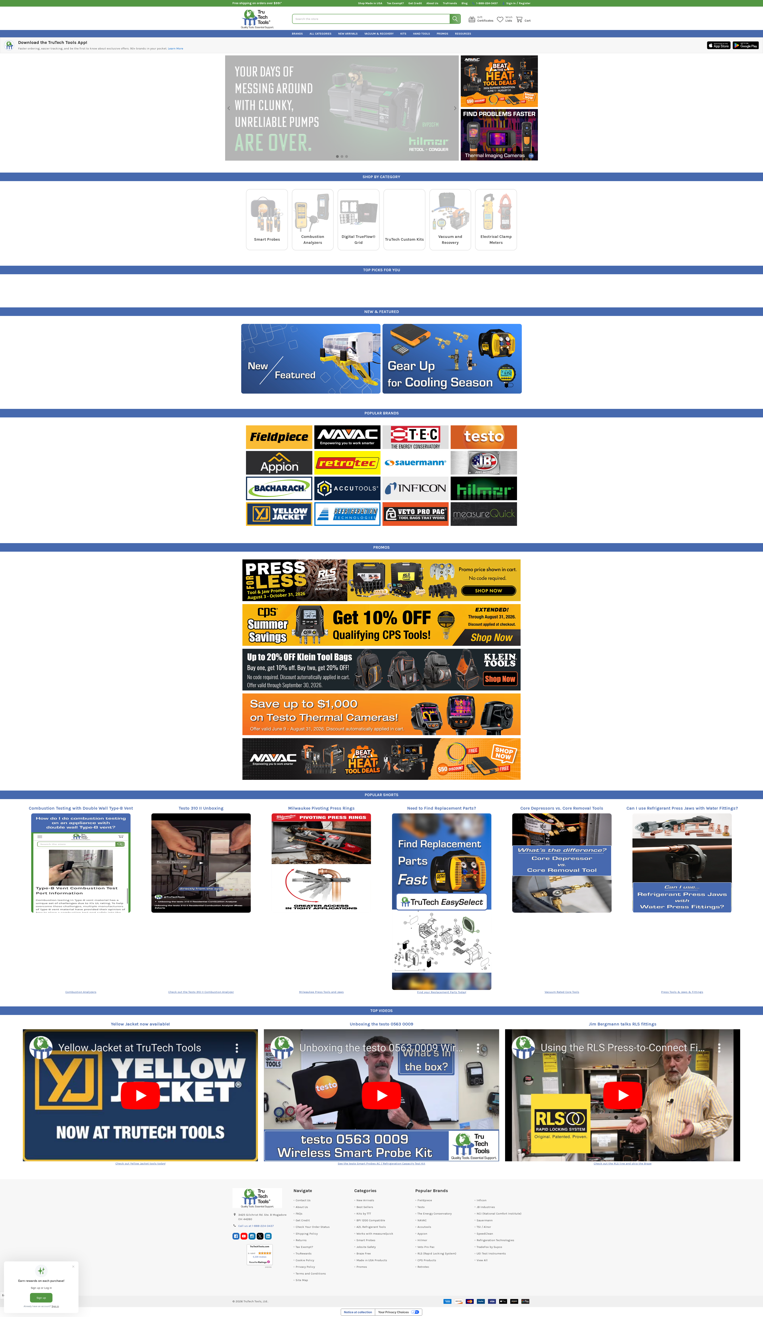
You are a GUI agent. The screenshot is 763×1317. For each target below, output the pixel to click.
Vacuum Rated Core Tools (562, 992)
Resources (463, 33)
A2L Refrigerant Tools (371, 1227)
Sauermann (485, 1220)
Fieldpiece (424, 1200)
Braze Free (363, 1253)
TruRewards (304, 1253)
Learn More (175, 48)
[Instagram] (252, 1236)
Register (525, 3)
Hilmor (422, 1240)
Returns (301, 1240)
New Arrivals (348, 33)
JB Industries (486, 1207)
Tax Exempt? (395, 3)
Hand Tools (421, 33)
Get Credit (415, 3)
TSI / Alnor (484, 1227)
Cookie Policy (305, 1260)
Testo (421, 1207)
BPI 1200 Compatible (370, 1220)
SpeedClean (485, 1233)
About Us (432, 3)
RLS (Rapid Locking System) (436, 1253)
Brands (297, 33)
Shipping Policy (307, 1233)
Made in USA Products (371, 1260)
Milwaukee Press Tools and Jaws (321, 992)
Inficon (481, 1200)
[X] (260, 1236)
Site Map (302, 1280)
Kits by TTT (363, 1213)
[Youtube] (244, 1236)
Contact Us (303, 1200)
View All (482, 1260)
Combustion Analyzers (80, 992)
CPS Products (426, 1260)
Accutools (424, 1227)
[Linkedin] (268, 1236)
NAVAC (422, 1220)
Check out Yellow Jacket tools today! (140, 1163)
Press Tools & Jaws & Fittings (682, 992)
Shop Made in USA (370, 3)
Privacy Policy (305, 1267)
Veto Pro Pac (426, 1247)
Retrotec (423, 1267)
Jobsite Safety (366, 1247)
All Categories (320, 33)
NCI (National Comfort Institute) (499, 1213)
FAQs (299, 1213)
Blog (465, 3)
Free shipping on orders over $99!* (257, 3)
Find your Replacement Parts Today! (441, 992)
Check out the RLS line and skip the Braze (623, 1163)
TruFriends (450, 3)
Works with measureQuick (374, 1233)
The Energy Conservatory (434, 1213)
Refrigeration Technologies (495, 1240)
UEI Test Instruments (491, 1253)
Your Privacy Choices (393, 1312)
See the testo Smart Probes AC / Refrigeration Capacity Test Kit (381, 1163)
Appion (422, 1233)
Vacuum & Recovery (379, 33)
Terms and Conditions (311, 1273)
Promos (442, 33)
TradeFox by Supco (489, 1247)
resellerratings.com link (259, 1262)
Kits (403, 33)
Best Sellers (364, 1207)
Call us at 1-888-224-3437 (256, 1226)
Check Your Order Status (313, 1227)
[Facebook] (235, 1236)
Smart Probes (365, 1240)
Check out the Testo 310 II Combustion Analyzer (201, 992)
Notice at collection (358, 1312)
